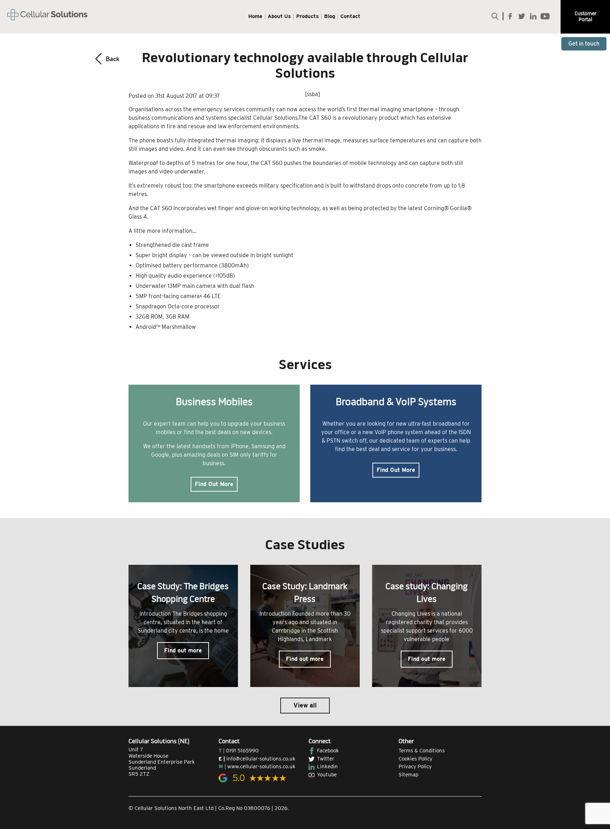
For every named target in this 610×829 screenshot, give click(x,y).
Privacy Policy (415, 766)
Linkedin (327, 766)
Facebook (328, 750)
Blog (329, 16)
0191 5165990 (242, 750)
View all (305, 705)
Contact (350, 16)
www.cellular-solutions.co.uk (261, 766)
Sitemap (408, 774)
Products (307, 16)
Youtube (327, 774)
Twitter (325, 759)
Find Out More (214, 484)
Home (255, 16)
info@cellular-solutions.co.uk (260, 759)
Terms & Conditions (422, 750)
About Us (279, 16)
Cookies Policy (415, 759)
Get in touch (583, 43)
